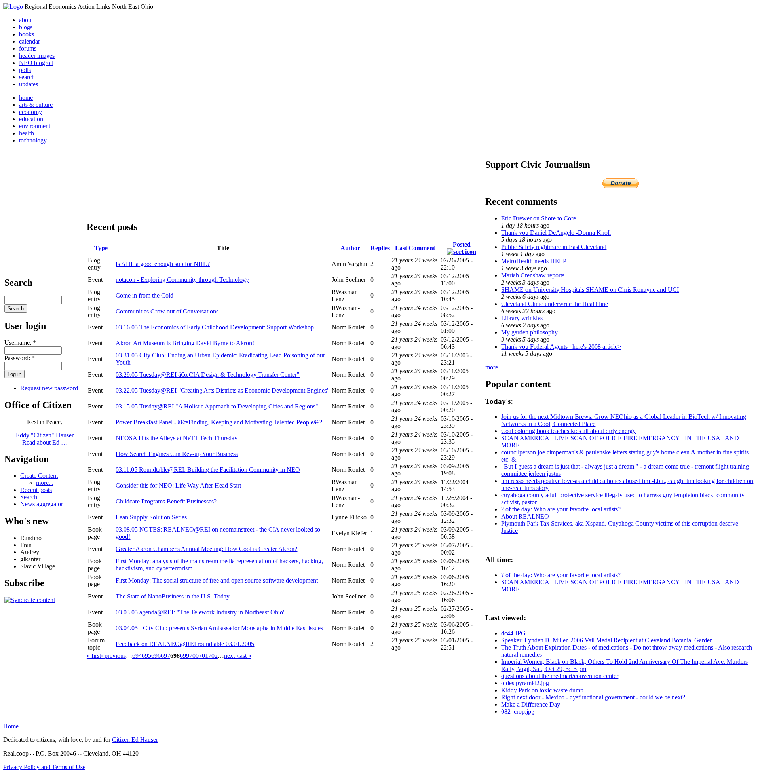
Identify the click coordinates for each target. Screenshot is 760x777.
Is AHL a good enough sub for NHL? (163, 263)
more (491, 367)
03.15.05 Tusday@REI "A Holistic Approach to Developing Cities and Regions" (217, 406)
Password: (19, 358)
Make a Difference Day (530, 704)
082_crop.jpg (517, 711)
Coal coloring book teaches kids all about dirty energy (568, 430)
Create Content (39, 475)
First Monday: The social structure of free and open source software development (217, 580)
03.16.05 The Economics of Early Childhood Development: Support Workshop (215, 327)
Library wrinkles (522, 318)
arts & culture (36, 104)
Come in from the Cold (144, 295)
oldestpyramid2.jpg (525, 683)
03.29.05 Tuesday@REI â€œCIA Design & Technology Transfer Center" (208, 374)
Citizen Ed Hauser (135, 739)
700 (194, 655)
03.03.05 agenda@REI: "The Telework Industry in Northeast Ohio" (201, 612)
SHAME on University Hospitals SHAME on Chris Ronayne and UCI (590, 289)
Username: (20, 342)
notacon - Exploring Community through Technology (182, 279)
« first (94, 655)
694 (137, 655)
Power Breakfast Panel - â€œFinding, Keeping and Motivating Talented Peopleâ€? (219, 422)
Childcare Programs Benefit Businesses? (166, 501)
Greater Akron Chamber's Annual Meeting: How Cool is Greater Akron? (206, 548)
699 (184, 655)
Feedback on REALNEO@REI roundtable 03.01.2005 (185, 643)
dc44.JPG (513, 633)
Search (28, 497)
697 (165, 655)
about (26, 20)
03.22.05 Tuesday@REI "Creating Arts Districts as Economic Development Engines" (223, 390)
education (31, 119)
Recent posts (36, 489)
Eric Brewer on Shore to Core (538, 218)
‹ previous (113, 655)
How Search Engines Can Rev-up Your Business (177, 453)
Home (11, 726)
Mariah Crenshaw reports (532, 275)
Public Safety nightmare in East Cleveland (553, 246)
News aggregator (41, 504)
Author (350, 248)
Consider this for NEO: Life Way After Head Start (178, 485)
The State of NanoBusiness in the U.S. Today (173, 596)
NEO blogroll (36, 62)
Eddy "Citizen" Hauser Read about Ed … (45, 439)
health (26, 133)
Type (101, 248)
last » (244, 655)
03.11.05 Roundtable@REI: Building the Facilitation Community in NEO (208, 469)
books (26, 34)
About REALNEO (525, 516)
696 (156, 655)
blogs (25, 27)
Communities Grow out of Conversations (167, 311)
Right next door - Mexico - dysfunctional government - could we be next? (593, 697)
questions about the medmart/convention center (559, 676)
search (27, 77)
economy (30, 111)
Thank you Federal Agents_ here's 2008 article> (561, 346)
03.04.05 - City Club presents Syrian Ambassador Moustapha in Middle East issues (219, 628)
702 (213, 655)
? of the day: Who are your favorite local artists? (561, 509)
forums (27, 48)
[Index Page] (13, 6)
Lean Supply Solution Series (151, 517)
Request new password (49, 388)
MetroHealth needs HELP (533, 261)
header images (37, 55)
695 (146, 655)
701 (203, 655)
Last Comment (415, 248)
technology (33, 140)
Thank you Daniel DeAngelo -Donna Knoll (556, 232)
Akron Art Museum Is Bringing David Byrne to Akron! (185, 343)
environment (34, 126)
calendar (29, 41)
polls (25, 69)
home (26, 97)
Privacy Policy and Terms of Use (44, 767)
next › (231, 655)
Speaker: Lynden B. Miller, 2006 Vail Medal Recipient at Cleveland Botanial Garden (607, 640)
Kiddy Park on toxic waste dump (542, 690)
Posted (462, 244)
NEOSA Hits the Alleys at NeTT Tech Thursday (177, 438)
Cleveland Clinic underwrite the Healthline (554, 303)
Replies (380, 248)
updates (28, 84)
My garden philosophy (529, 332)
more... (44, 482)
